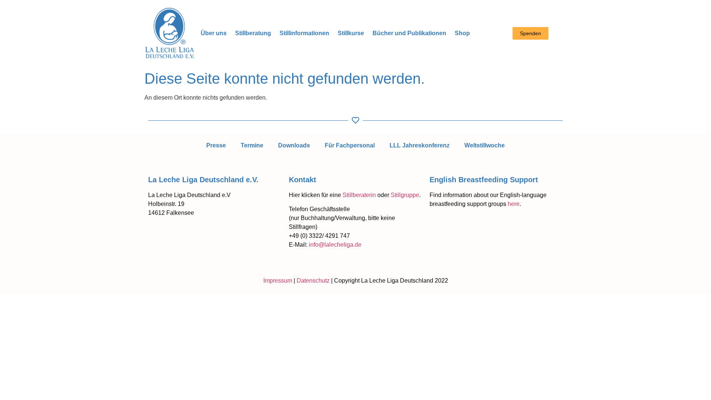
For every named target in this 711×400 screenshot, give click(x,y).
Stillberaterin (359, 195)
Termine (252, 145)
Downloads (294, 145)
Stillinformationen (304, 33)
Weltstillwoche (484, 145)
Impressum (277, 280)
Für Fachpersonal (350, 145)
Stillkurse (351, 33)
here (514, 204)
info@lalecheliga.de (335, 244)
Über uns (214, 33)
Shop (462, 33)
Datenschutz (313, 280)
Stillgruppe (405, 195)
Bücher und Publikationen (409, 33)
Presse (216, 145)
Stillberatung (253, 33)
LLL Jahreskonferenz (420, 145)
